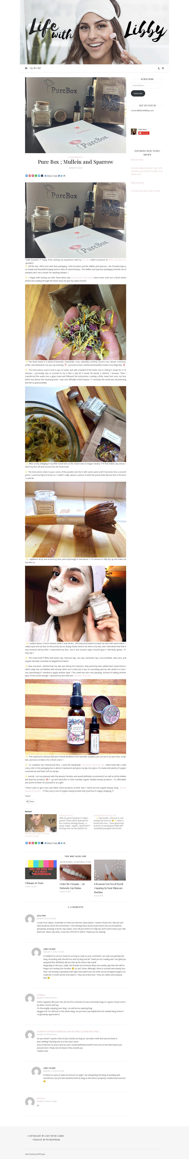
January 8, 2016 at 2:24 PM (46, 918)
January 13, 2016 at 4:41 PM (47, 998)
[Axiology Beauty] (76, 822)
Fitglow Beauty (137, 182)
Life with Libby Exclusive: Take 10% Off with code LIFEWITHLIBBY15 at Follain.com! (147, 171)
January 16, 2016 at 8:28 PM (47, 1034)
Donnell (41, 995)
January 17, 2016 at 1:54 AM (47, 1101)
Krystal (41, 1098)
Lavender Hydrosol (82, 675)
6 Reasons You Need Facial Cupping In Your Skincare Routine (108, 888)
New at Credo (137, 159)
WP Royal (41, 1154)
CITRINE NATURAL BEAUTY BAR (145, 191)
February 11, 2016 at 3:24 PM (53, 1071)
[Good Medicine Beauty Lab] (110, 822)
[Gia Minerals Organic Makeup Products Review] (41, 823)
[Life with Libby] (35, 68)
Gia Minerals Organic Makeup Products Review (37, 834)
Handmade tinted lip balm (93, 764)
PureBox (86, 259)
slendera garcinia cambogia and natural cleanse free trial (68, 1031)
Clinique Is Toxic (34, 883)
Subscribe (138, 93)
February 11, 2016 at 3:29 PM (53, 952)
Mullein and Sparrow (117, 259)
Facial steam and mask (81, 277)
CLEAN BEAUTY (75, 157)
